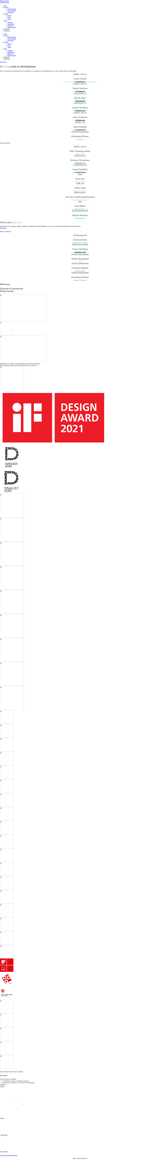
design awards (11, 27)
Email (2, 1084)
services (6, 7)
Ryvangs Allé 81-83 (6, 1138)
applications (10, 24)
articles (9, 15)
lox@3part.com (4, 1128)
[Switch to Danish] (6, 29)
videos (9, 19)
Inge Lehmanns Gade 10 (7, 1122)
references (10, 25)
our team (9, 22)
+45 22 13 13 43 (5, 1148)
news (8, 17)
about (5, 20)
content (6, 14)
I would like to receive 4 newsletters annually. (18, 1081)
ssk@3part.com (4, 1145)
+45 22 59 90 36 (5, 1131)
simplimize (10, 12)
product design (11, 9)
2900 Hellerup (4, 1142)
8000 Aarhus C (4, 1125)
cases (5, 5)
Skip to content (4, 1)
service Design (11, 10)
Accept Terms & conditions (8, 1079)
